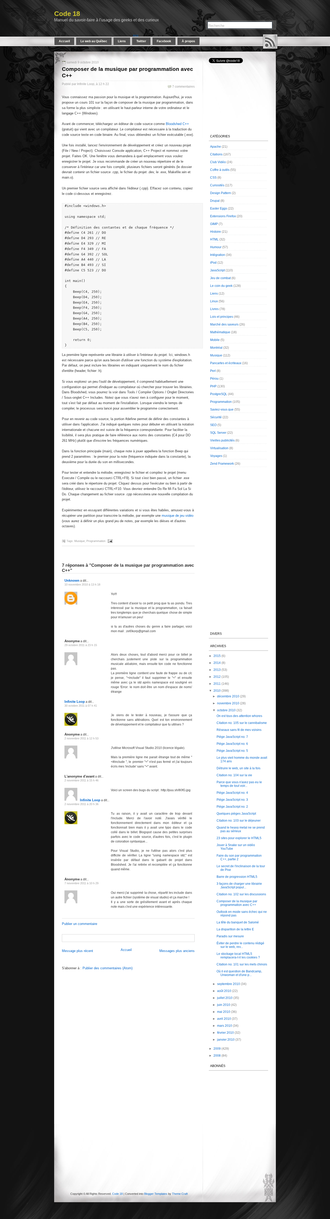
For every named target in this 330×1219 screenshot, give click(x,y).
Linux (214, 301)
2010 (217, 690)
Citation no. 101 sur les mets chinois (242, 964)
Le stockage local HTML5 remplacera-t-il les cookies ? (238, 955)
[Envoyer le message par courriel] (109, 541)
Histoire (215, 231)
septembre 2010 (228, 984)
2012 (217, 677)
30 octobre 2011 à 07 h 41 (80, 705)
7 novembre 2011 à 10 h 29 (81, 883)
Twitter (141, 41)
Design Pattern (220, 193)
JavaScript (217, 270)
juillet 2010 (225, 998)
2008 (217, 1055)
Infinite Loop (74, 702)
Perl (213, 371)
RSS (270, 41)
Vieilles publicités (222, 440)
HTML (214, 239)
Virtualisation (219, 448)
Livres (214, 309)
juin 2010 (223, 1005)
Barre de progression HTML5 (237, 877)
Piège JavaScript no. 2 (232, 806)
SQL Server (218, 433)
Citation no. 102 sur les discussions (241, 894)
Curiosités (217, 185)
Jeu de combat (220, 278)
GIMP (214, 224)
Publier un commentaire (79, 924)
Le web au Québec (93, 41)
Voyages (216, 456)
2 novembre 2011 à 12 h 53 (81, 738)
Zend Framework (222, 463)
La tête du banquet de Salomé (238, 922)
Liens (122, 41)
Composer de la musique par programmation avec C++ (237, 903)
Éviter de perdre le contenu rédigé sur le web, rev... (240, 945)
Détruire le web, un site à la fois (238, 768)
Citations (216, 154)
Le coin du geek (221, 286)
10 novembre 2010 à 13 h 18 (82, 584)
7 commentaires (183, 86)
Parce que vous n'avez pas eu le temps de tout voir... (239, 784)
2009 (217, 1048)
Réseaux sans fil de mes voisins (239, 730)
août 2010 (224, 991)
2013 (217, 670)
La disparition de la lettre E (235, 929)
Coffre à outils (219, 170)
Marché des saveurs (224, 324)
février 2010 (225, 1032)
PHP (213, 386)
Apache (215, 146)
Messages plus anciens (177, 951)
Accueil (64, 41)
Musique (79, 540)
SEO (213, 425)
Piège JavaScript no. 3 (232, 799)
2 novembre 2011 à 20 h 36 (81, 804)
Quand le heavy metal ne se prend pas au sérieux (241, 829)
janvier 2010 (226, 1039)
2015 (217, 656)
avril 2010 (224, 1019)
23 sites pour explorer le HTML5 (239, 838)
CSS (213, 177)
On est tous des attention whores (239, 716)
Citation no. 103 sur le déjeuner (239, 820)
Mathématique (220, 332)
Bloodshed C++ (177, 124)
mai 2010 (223, 1012)
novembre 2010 (228, 703)
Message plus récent (77, 951)
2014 (217, 663)
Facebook (164, 41)
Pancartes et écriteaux (225, 363)
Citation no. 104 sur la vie (234, 775)
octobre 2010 (226, 710)
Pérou (214, 378)
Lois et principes (221, 317)
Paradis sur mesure (230, 936)
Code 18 (67, 14)
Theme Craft (180, 1193)
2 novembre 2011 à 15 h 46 (81, 780)
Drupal (215, 201)
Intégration (217, 255)
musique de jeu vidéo (177, 515)
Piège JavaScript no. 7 (232, 737)
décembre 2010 (228, 696)
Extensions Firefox (223, 216)
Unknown (71, 580)
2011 (217, 684)
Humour (215, 247)
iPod (213, 262)
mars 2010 (224, 1026)
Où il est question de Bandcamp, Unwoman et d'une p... (239, 973)
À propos (188, 41)
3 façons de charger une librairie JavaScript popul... (239, 885)
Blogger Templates (155, 1193)
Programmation (95, 540)
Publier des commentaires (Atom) (107, 968)
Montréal (216, 347)
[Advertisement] (122, 938)
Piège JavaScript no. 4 (232, 793)
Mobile (215, 340)
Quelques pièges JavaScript (236, 813)
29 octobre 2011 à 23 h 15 (80, 645)
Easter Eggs (218, 208)
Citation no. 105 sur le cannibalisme (242, 723)
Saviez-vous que (222, 409)
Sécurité (216, 417)
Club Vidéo (218, 162)
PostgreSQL (218, 394)
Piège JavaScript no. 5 (232, 751)
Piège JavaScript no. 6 (232, 744)
